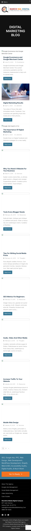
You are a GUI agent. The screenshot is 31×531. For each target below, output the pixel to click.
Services (19, 173)
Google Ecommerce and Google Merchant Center (13, 58)
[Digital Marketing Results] (15, 92)
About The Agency (7, 484)
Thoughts (22, 258)
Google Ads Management (10, 487)
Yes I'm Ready (14, 474)
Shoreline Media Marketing (12, 524)
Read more (8, 78)
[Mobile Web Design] (15, 411)
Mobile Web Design (11, 422)
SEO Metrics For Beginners (14, 297)
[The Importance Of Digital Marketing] (10, 126)
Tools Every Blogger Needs (14, 212)
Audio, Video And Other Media (15, 338)
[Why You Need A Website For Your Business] (15, 157)
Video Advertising (7, 493)
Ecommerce (20, 62)
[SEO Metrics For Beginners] (15, 285)
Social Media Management (10, 490)
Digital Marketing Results (13, 103)
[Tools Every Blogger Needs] (15, 201)
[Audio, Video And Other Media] (15, 327)
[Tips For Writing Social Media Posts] (15, 242)
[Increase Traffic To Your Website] (15, 368)
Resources (23, 215)
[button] (5, 2)
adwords (19, 105)
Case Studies (6, 496)
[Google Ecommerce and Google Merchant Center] (15, 52)
